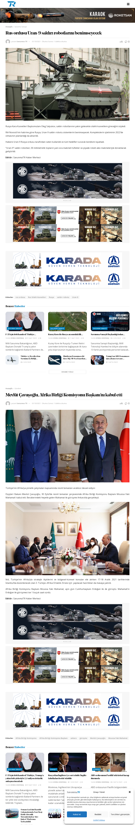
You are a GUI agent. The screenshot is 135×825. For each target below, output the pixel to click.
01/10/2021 (36, 41)
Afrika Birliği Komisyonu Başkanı (54, 738)
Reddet (98, 814)
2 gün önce (116, 338)
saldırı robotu (63, 297)
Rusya (51, 297)
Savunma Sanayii (21, 27)
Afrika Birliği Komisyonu (26, 738)
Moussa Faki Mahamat (118, 738)
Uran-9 (75, 297)
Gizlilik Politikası (99, 820)
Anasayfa (9, 27)
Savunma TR (22, 41)
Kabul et (77, 814)
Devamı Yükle (67, 372)
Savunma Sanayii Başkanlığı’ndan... (108, 335)
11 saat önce (74, 338)
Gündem (18, 388)
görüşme (83, 738)
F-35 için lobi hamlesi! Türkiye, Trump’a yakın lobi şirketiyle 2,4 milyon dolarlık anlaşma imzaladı (25, 778)
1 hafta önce (69, 362)
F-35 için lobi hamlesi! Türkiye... (21, 335)
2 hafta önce (117, 782)
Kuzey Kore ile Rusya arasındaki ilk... (65, 335)
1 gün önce (73, 782)
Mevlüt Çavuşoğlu (97, 738)
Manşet (53, 769)
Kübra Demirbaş (17, 338)
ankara (74, 738)
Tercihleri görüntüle (120, 814)
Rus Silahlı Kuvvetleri (37, 297)
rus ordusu (20, 297)
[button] (129, 792)
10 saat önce (31, 338)
